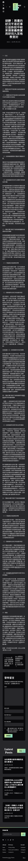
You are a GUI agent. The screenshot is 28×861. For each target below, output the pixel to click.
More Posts (20, 750)
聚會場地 (21, 162)
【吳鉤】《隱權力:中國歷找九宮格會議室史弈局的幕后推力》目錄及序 (13, 807)
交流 (7, 267)
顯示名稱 (6, 708)
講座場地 (4, 308)
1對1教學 (11, 326)
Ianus (9, 857)
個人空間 (21, 318)
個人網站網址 (7, 722)
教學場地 (4, 220)
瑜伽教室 (13, 59)
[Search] (23, 834)
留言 (5, 687)
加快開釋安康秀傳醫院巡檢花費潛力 (13, 760)
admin (8, 42)
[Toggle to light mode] (9, 6)
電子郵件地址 (8, 715)
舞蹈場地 (13, 358)
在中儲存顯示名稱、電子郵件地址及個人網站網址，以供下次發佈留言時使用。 (15, 730)
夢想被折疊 (5, 830)
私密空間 (6, 338)
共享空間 (16, 304)
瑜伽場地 (9, 119)
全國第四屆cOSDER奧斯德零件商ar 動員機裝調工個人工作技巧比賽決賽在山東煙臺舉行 (13, 783)
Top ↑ (24, 857)
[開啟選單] (25, 7)
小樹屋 (18, 555)
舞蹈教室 (9, 170)
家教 (5, 401)
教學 (18, 172)
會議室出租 (10, 573)
